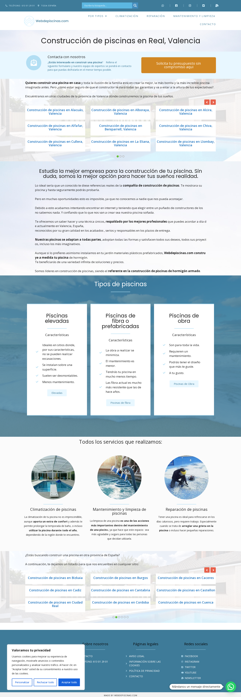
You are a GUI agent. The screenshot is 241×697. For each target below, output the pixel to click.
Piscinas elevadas (57, 318)
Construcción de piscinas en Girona (120, 578)
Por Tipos (96, 16)
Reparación (156, 16)
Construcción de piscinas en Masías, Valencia (120, 111)
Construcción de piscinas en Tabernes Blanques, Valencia (120, 143)
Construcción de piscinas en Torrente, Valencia (186, 143)
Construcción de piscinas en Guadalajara (55, 592)
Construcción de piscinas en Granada (185, 578)
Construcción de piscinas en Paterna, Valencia (55, 127)
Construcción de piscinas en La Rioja (186, 606)
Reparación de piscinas (186, 509)
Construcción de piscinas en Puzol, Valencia (185, 127)
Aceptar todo (69, 682)
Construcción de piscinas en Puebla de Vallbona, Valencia (120, 127)
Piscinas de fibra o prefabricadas (120, 321)
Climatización (127, 16)
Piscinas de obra (184, 318)
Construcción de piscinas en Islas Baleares (55, 607)
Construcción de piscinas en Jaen (120, 606)
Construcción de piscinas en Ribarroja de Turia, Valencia (55, 143)
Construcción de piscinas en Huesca (185, 590)
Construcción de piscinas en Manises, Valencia (55, 111)
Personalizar (22, 682)
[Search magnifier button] (135, 5)
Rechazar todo (45, 682)
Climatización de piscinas (53, 509)
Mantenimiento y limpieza (194, 16)
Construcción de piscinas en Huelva (120, 590)
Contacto (208, 24)
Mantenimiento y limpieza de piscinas (119, 511)
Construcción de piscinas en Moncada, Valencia (185, 111)
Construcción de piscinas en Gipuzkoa (55, 578)
